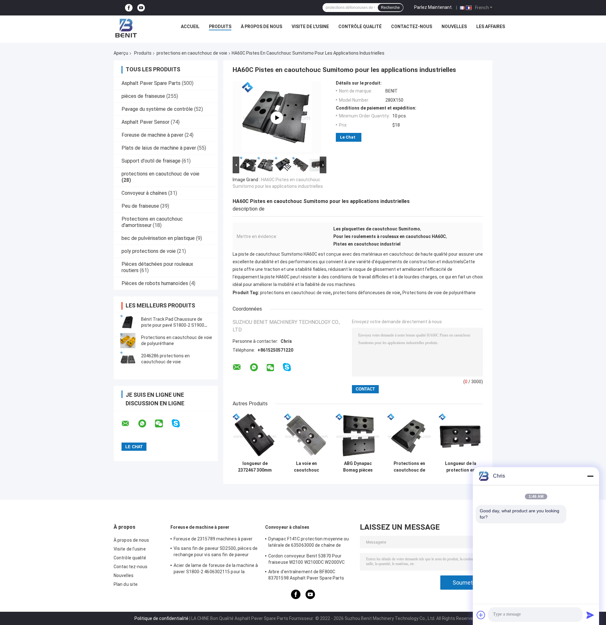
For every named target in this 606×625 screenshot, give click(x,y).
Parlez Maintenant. (433, 7)
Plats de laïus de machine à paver (159, 148)
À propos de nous (261, 26)
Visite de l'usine (310, 26)
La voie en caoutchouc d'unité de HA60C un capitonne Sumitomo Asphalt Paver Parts (306, 467)
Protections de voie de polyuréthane (439, 292)
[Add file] (481, 615)
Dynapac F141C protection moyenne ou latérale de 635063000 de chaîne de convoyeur (308, 543)
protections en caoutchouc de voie (192, 53)
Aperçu (121, 53)
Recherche (390, 7)
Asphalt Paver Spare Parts (151, 83)
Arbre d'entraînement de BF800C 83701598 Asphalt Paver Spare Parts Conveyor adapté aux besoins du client (308, 575)
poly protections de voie (149, 251)
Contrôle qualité (360, 26)
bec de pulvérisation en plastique (158, 238)
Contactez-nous (411, 26)
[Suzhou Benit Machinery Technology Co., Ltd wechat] (163, 424)
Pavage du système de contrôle (157, 109)
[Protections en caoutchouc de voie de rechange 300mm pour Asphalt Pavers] (409, 435)
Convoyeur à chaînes (144, 193)
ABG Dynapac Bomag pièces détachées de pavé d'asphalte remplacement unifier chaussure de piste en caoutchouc (357, 467)
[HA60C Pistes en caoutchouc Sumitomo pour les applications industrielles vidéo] (277, 117)
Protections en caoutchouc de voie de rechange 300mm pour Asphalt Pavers (409, 467)
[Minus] (590, 476)
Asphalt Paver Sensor (145, 122)
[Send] (590, 615)
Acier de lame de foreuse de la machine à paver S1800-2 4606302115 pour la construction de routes (216, 569)
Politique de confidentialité (161, 618)
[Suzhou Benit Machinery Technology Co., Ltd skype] (180, 423)
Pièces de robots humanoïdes (155, 283)
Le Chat (347, 137)
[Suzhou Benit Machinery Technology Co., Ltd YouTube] (141, 8)
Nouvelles (454, 26)
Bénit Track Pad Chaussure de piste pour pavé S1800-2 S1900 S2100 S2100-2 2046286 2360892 (175, 325)
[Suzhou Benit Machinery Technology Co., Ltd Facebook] (128, 8)
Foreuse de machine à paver (152, 135)
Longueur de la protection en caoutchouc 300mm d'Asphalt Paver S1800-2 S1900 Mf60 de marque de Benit (460, 467)
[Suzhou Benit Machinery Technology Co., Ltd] (126, 28)
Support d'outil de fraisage (151, 161)
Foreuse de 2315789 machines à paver (213, 538)
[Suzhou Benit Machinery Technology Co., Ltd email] (129, 424)
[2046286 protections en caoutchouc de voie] (127, 358)
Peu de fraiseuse (140, 206)
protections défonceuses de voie (366, 292)
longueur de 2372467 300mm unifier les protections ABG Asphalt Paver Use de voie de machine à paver (255, 467)
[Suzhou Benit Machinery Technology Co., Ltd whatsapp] (146, 424)
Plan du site (126, 584)
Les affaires (490, 26)
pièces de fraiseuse (143, 96)
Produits (220, 26)
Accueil (190, 26)
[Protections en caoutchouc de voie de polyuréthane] (127, 340)
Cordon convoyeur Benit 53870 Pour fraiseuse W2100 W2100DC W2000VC (306, 559)
